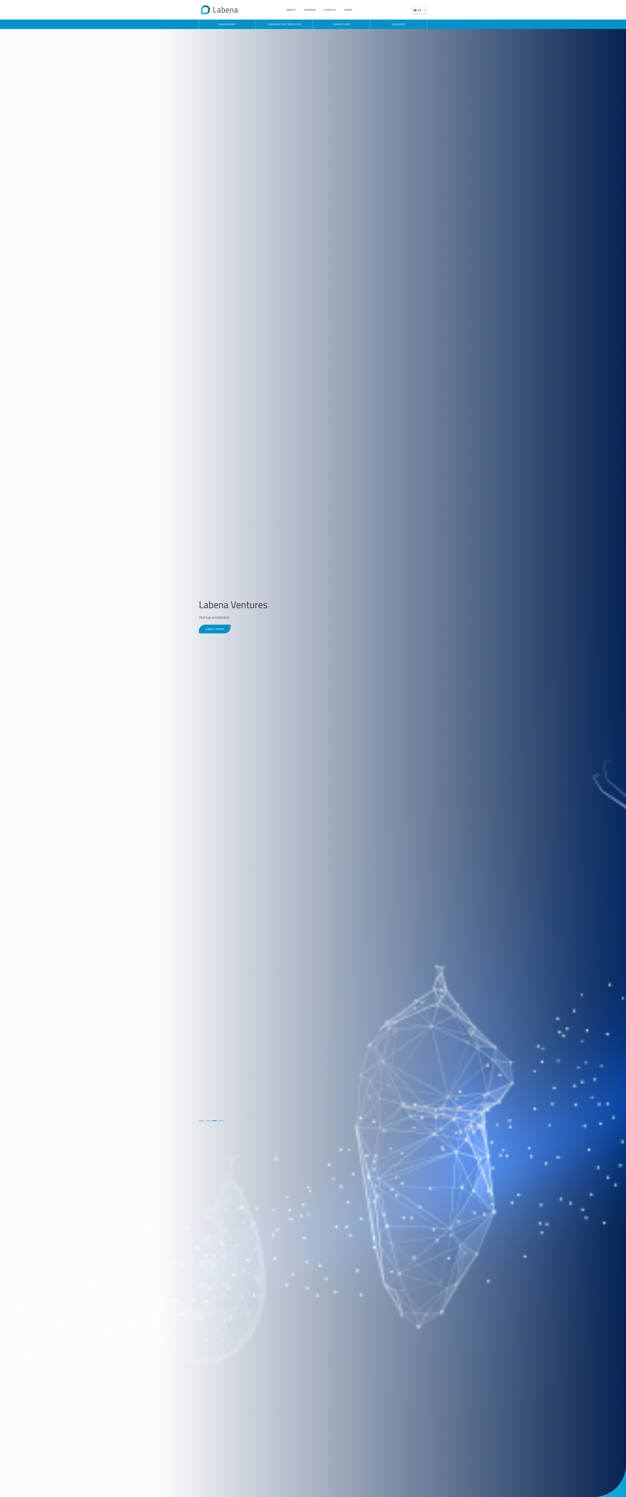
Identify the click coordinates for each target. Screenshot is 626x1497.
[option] (313, 748)
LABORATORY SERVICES (284, 24)
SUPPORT (398, 24)
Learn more (215, 629)
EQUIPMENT (227, 24)
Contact (330, 9)
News (348, 9)
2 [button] (207, 1120)
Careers (310, 9)
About (291, 9)
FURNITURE (341, 24)
